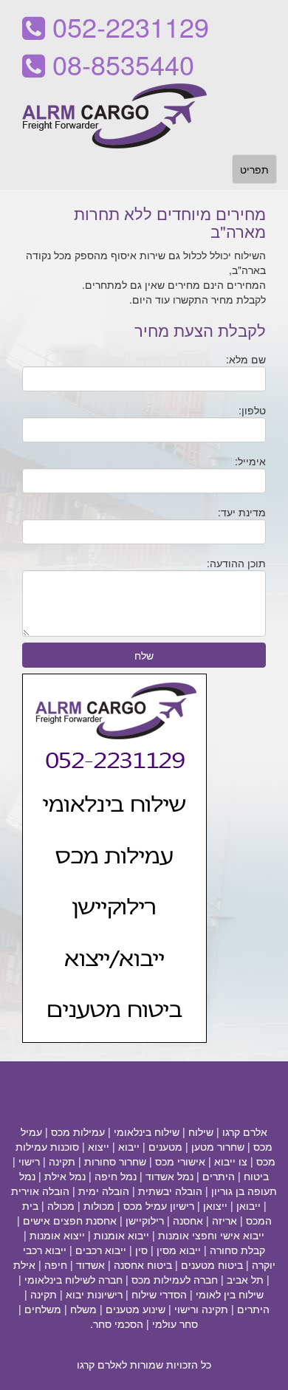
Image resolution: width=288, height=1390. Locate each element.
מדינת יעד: (242, 511)
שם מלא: (246, 359)
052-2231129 (127, 26)
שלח (144, 655)
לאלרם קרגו (102, 1364)
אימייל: (250, 460)
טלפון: (252, 410)
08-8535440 (119, 64)
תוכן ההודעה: (236, 562)
